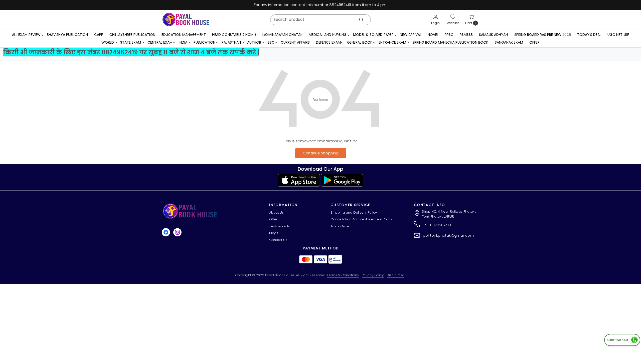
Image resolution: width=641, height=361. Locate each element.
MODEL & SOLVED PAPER (373, 34)
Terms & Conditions (343, 275)
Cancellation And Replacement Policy (361, 219)
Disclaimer (395, 275)
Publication (204, 42)
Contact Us (278, 239)
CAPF (98, 34)
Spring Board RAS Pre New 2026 (542, 34)
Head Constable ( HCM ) (234, 34)
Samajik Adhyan (493, 34)
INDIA (183, 42)
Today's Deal (589, 34)
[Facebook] (166, 232)
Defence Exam (328, 42)
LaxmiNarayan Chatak (282, 34)
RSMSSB (466, 34)
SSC (271, 42)
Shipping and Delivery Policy (354, 212)
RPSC (449, 34)
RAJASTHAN (231, 42)
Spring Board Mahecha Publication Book (450, 42)
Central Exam (160, 42)
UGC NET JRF (618, 34)
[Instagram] (178, 232)
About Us (276, 212)
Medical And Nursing (328, 34)
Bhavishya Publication (67, 34)
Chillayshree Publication (132, 34)
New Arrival (410, 34)
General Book (359, 42)
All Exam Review (26, 34)
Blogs (273, 233)
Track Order (340, 226)
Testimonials (279, 226)
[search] (361, 19)
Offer (534, 42)
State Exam (130, 42)
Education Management (184, 34)
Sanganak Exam (509, 42)
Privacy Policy (373, 275)
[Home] (186, 19)
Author (254, 42)
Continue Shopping (321, 153)
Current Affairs (295, 42)
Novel (433, 34)
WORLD (107, 42)
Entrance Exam (392, 42)
